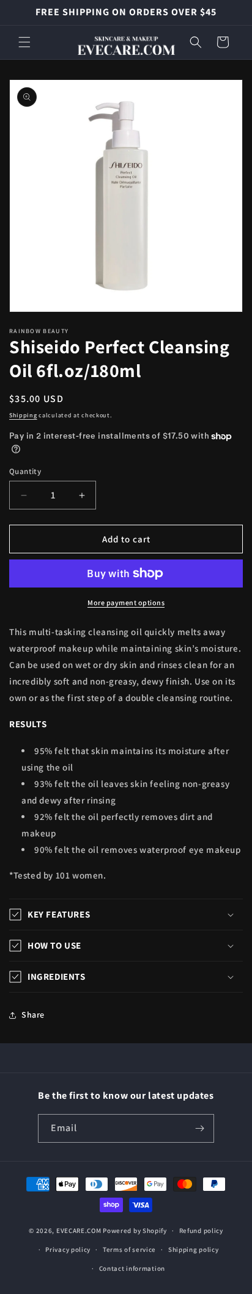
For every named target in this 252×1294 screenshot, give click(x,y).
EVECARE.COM (79, 1230)
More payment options (126, 602)
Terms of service (129, 1249)
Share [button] (33, 1014)
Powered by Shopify (135, 1230)
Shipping (23, 415)
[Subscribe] (200, 1128)
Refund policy (201, 1230)
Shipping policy (193, 1249)
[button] (24, 42)
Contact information (132, 1268)
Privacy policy (68, 1249)
